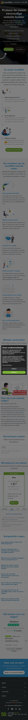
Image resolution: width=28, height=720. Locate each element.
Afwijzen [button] (14, 368)
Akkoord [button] (14, 372)
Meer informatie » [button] (7, 365)
